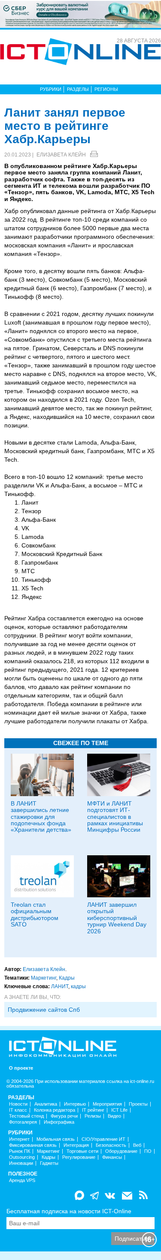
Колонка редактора (54, 1110)
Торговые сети (82, 1151)
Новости (18, 1104)
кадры (78, 986)
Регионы (106, 89)
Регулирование (78, 1157)
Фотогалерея (23, 1122)
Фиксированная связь (33, 1145)
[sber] (80, 13)
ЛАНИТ (59, 986)
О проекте (21, 1068)
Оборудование (121, 1151)
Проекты (138, 1104)
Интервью (75, 1104)
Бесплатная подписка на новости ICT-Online (68, 1211)
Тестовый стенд (26, 1116)
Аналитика (45, 1104)
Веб (137, 1145)
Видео (114, 1116)
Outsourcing (22, 1157)
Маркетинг (43, 978)
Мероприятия (107, 1104)
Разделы (78, 89)
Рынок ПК (19, 1151)
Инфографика (59, 1122)
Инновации (21, 1163)
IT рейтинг (93, 1110)
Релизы (93, 1116)
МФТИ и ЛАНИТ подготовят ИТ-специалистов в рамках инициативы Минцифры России (115, 816)
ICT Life (119, 1110)
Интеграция (76, 1145)
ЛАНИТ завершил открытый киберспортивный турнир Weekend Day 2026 (116, 918)
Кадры (67, 978)
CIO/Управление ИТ (103, 1139)
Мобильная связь (55, 1139)
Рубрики (50, 89)
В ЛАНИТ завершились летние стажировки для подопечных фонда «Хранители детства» (41, 816)
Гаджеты (49, 1163)
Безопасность (111, 1145)
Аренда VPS (22, 1180)
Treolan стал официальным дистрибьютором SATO (34, 914)
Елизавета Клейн (61, 155)
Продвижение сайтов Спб (44, 1009)
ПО (148, 1151)
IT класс (18, 1110)
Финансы (112, 1157)
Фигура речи (64, 1116)
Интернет (19, 1139)
